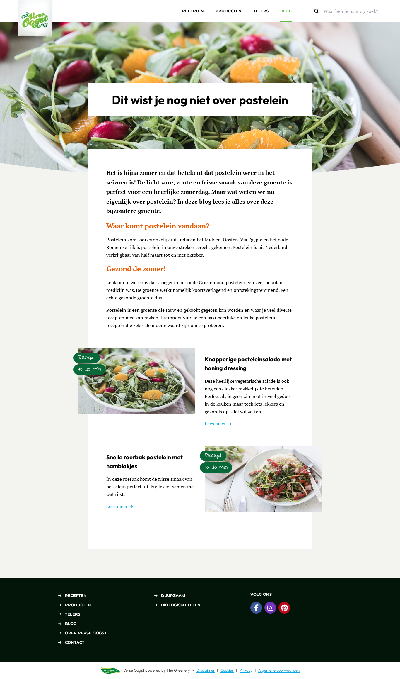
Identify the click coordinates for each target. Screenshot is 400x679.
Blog (286, 11)
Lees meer (215, 423)
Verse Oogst (133, 670)
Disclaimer (205, 670)
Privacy (246, 670)
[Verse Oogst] (35, 18)
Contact (74, 642)
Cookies (227, 670)
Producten (229, 11)
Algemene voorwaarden (279, 670)
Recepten (193, 11)
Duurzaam (173, 595)
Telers (261, 11)
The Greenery (178, 670)
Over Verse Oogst (86, 633)
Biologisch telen (181, 604)
